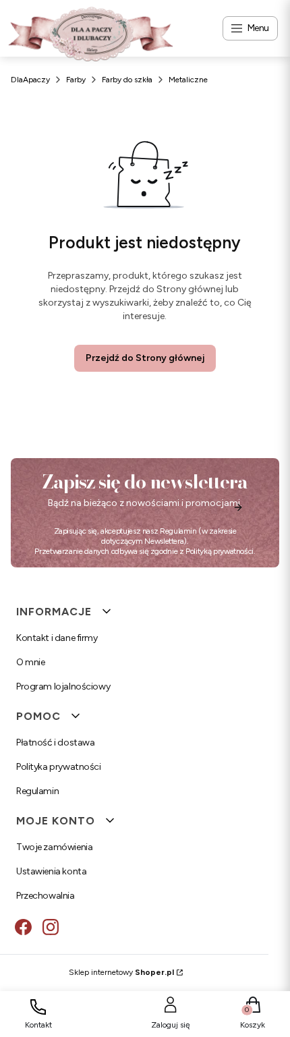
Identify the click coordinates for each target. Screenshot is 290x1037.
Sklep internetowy (121, 972)
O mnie (30, 662)
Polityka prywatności (58, 767)
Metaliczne (188, 79)
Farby (76, 79)
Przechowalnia (45, 895)
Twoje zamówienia (54, 847)
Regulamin (178, 531)
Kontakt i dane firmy (57, 638)
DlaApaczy (30, 79)
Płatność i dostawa (55, 742)
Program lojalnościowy (63, 686)
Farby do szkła (127, 79)
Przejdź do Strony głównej (145, 358)
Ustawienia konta (51, 871)
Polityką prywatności (219, 551)
